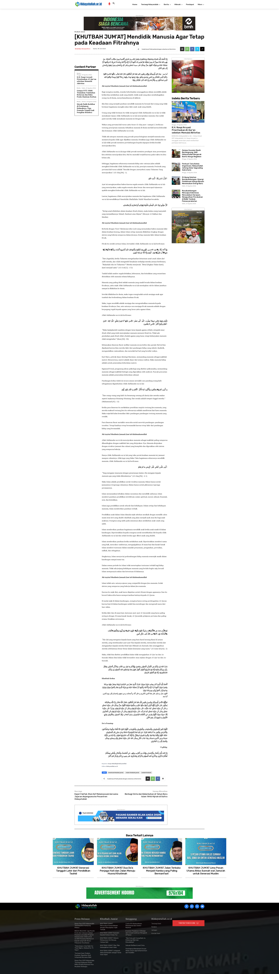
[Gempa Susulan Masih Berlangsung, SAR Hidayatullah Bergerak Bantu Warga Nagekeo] (176, 153)
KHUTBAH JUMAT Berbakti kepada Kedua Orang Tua (109, 934)
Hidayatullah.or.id (112, 766)
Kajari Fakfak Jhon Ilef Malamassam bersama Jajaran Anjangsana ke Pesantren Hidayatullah (96, 796)
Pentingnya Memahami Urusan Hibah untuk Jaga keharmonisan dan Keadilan (136, 950)
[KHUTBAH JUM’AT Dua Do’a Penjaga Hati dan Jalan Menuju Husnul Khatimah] (117, 851)
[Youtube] (202, 906)
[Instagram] (192, 906)
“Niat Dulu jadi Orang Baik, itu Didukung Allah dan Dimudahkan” (135, 940)
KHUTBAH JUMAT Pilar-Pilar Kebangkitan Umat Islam (110, 946)
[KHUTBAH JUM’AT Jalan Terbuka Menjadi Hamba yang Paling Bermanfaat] (161, 851)
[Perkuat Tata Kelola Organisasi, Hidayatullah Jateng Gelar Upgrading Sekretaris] (176, 167)
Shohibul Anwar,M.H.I (82, 48)
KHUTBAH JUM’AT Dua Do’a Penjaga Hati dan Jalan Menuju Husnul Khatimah (117, 870)
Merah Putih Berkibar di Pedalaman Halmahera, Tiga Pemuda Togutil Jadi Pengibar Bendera (86, 108)
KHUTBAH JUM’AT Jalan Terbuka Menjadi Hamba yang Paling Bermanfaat (161, 870)
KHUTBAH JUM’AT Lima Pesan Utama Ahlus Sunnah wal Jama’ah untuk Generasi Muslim (205, 870)
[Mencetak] (182, 49)
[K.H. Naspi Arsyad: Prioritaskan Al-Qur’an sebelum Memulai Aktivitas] (188, 112)
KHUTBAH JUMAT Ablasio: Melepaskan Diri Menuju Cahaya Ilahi (109, 940)
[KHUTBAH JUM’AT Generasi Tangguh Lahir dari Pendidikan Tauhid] (73, 851)
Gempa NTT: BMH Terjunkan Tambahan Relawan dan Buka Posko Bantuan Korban (86, 93)
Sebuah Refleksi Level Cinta (135, 945)
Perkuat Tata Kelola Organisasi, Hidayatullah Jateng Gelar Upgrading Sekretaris (192, 167)
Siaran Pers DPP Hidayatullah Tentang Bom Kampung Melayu (84, 925)
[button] (113, 3)
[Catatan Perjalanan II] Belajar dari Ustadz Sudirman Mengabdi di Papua (136, 933)
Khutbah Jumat (80, 31)
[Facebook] (192, 49)
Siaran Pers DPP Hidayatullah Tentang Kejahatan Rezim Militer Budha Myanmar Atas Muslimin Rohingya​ (84, 963)
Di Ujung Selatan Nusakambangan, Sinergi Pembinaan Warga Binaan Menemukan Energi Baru (193, 180)
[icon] (109, 4)
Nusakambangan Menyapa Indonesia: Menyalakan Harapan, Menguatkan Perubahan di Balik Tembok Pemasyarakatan (192, 196)
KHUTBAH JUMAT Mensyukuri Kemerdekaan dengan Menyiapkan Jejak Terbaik (109, 926)
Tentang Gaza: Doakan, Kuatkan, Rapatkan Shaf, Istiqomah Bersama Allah (83, 955)
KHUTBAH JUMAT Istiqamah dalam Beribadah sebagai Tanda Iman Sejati (110, 952)
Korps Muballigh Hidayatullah (117, 763)
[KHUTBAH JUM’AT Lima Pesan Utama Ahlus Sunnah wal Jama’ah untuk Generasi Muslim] (205, 851)
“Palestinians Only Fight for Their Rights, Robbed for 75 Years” (84, 948)
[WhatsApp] (187, 49)
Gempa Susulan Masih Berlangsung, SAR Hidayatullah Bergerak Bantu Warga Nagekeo (191, 153)
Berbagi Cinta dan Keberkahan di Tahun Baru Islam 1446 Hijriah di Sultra (146, 795)
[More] (163, 778)
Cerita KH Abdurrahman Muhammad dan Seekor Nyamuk (134, 925)
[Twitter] (197, 49)
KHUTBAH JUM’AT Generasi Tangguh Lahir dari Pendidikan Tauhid (73, 870)
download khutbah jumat (115, 772)
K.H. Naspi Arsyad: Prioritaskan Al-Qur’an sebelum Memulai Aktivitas (86, 80)
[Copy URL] (202, 49)
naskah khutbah (146, 772)
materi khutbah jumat (132, 772)
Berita (78, 73)
